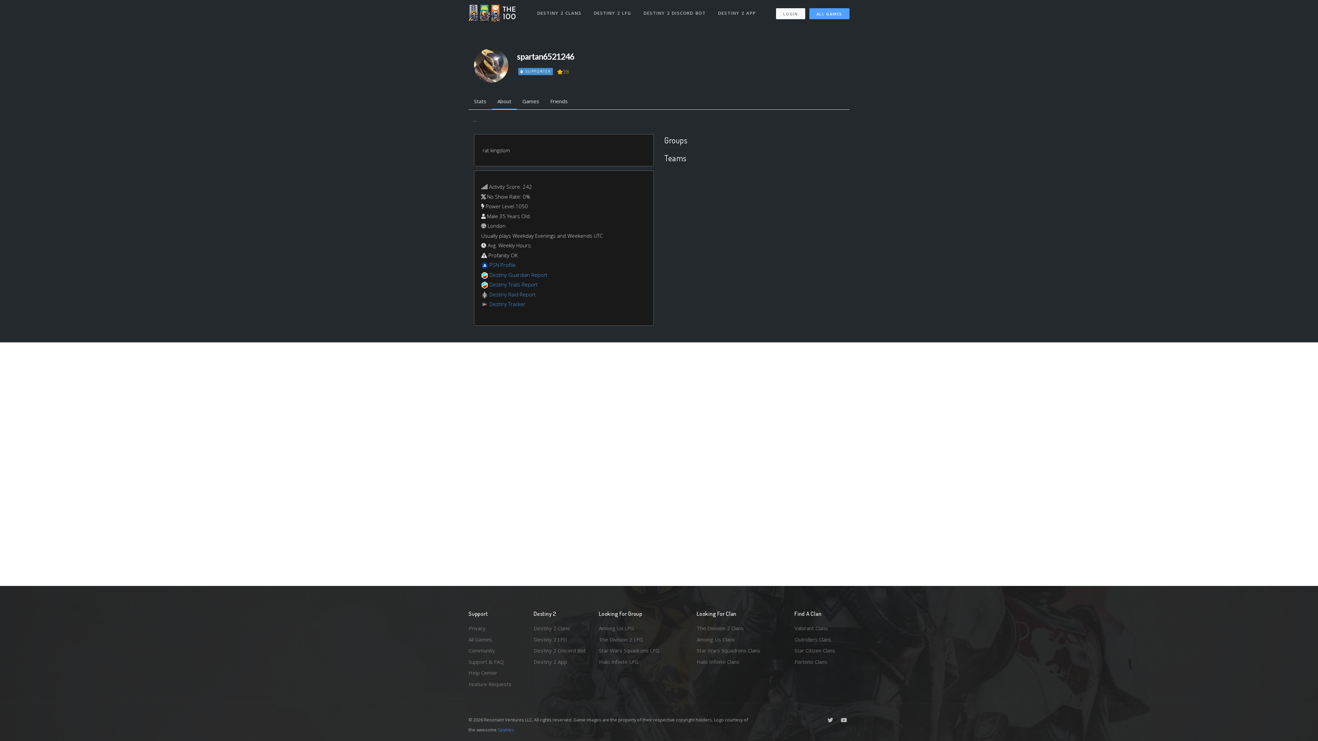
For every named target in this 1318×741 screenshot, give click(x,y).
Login (790, 13)
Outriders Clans (813, 639)
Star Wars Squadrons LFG (629, 650)
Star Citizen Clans (815, 650)
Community (482, 650)
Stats (480, 101)
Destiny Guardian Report (518, 274)
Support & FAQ (486, 661)
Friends (559, 101)
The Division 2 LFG (621, 639)
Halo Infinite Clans (718, 661)
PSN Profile (502, 264)
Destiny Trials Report (513, 284)
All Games (829, 13)
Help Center (483, 672)
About (504, 101)
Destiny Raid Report (512, 294)
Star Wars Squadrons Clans (728, 650)
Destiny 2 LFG (612, 13)
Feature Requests (490, 684)
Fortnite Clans (811, 661)
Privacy (477, 628)
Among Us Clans (716, 639)
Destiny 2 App (737, 13)
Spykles (506, 730)
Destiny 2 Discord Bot (675, 13)
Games (530, 101)
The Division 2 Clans (720, 628)
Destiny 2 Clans (559, 13)
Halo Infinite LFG (618, 661)
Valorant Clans (811, 628)
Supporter (537, 71)
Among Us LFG (616, 628)
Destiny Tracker (507, 304)
